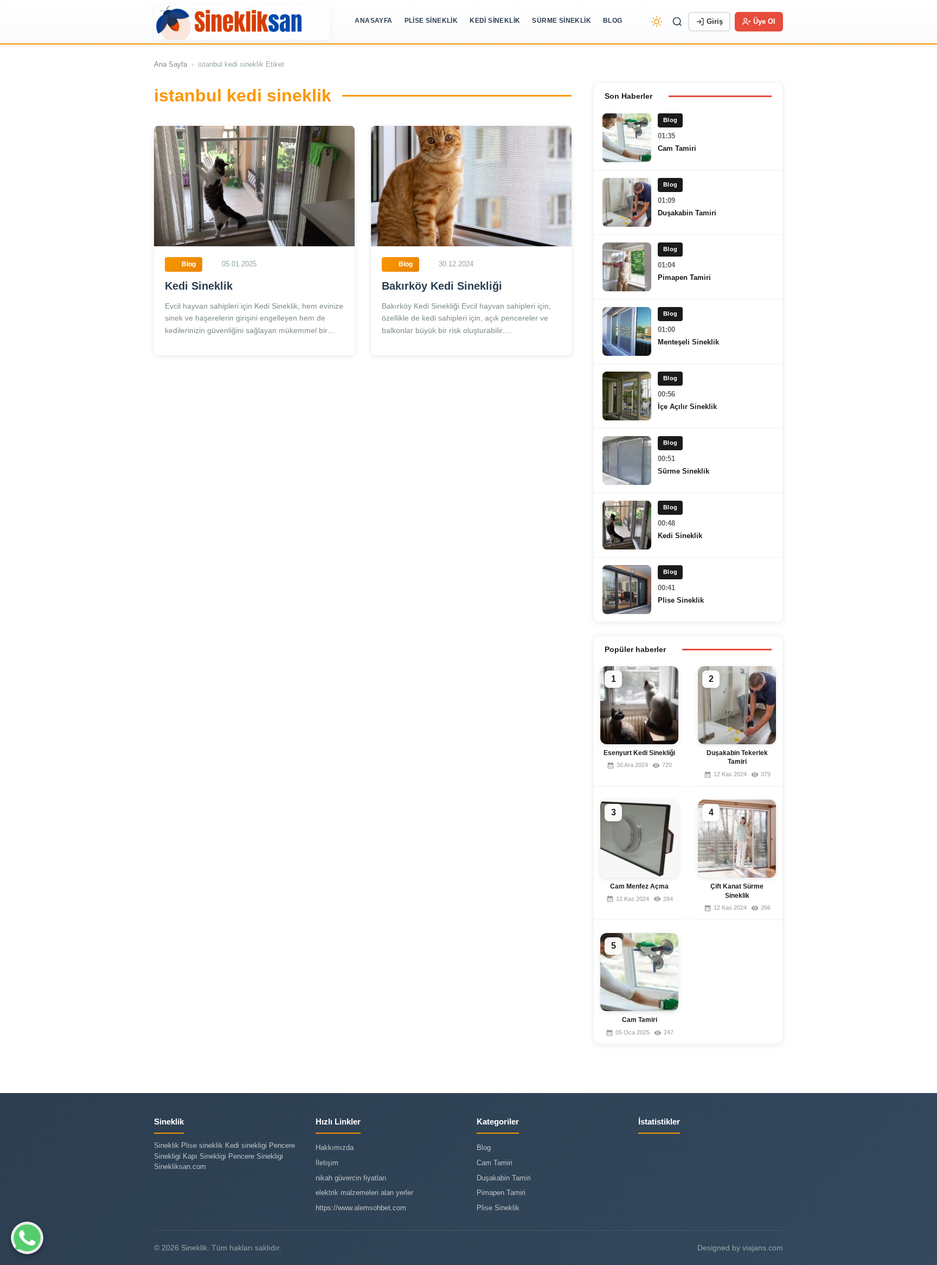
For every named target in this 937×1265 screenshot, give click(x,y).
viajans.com (762, 1247)
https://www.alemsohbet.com (361, 1208)
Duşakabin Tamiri (687, 213)
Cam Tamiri (677, 148)
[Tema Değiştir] (656, 21)
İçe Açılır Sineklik (687, 407)
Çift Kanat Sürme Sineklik (736, 891)
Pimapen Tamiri (684, 277)
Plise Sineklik (431, 20)
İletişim (327, 1163)
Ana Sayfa (170, 64)
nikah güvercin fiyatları (351, 1178)
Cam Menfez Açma (639, 886)
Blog (612, 20)
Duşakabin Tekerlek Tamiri (737, 757)
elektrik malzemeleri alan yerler (364, 1193)
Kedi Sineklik (495, 20)
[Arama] (677, 21)
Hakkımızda (335, 1147)
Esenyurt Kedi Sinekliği (639, 753)
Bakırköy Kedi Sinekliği (442, 286)
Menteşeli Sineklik (688, 342)
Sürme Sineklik (561, 20)
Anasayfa (373, 20)
